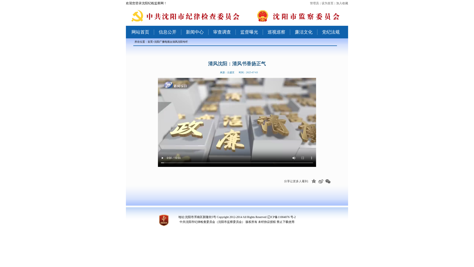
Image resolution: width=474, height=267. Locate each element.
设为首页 (327, 3)
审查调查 (222, 32)
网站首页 (140, 32)
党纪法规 (331, 32)
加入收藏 (342, 3)
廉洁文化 (304, 32)
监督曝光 (249, 32)
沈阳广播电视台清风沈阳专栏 (171, 41)
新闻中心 (195, 32)
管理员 (314, 3)
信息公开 (167, 32)
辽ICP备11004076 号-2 (281, 217)
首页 (150, 41)
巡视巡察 (276, 32)
